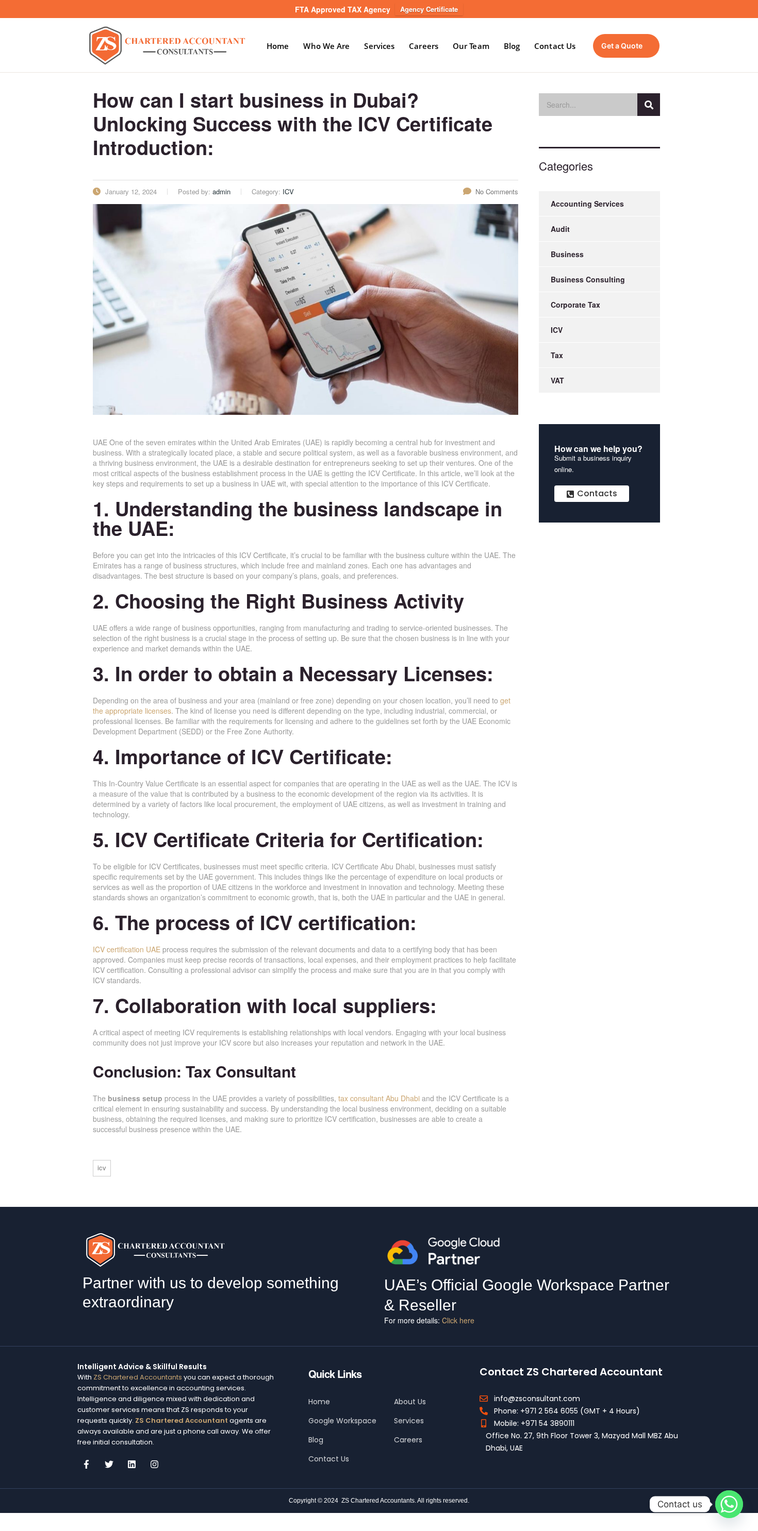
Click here (458, 1320)
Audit (560, 229)
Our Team (471, 46)
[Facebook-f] (86, 1464)
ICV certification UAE (126, 949)
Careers (423, 46)
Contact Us (554, 46)
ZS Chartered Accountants (137, 1377)
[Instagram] (154, 1464)
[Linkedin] (131, 1464)
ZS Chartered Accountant (181, 1420)
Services (379, 46)
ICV (101, 1167)
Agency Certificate (429, 9)
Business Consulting (588, 279)
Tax (557, 355)
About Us (410, 1402)
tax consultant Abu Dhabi (379, 1098)
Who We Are (326, 46)
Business (567, 254)
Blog (512, 46)
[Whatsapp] (729, 1504)
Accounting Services (587, 203)
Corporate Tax (575, 304)
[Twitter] (109, 1464)
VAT (557, 380)
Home (278, 46)
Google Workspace (342, 1421)
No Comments (496, 191)
